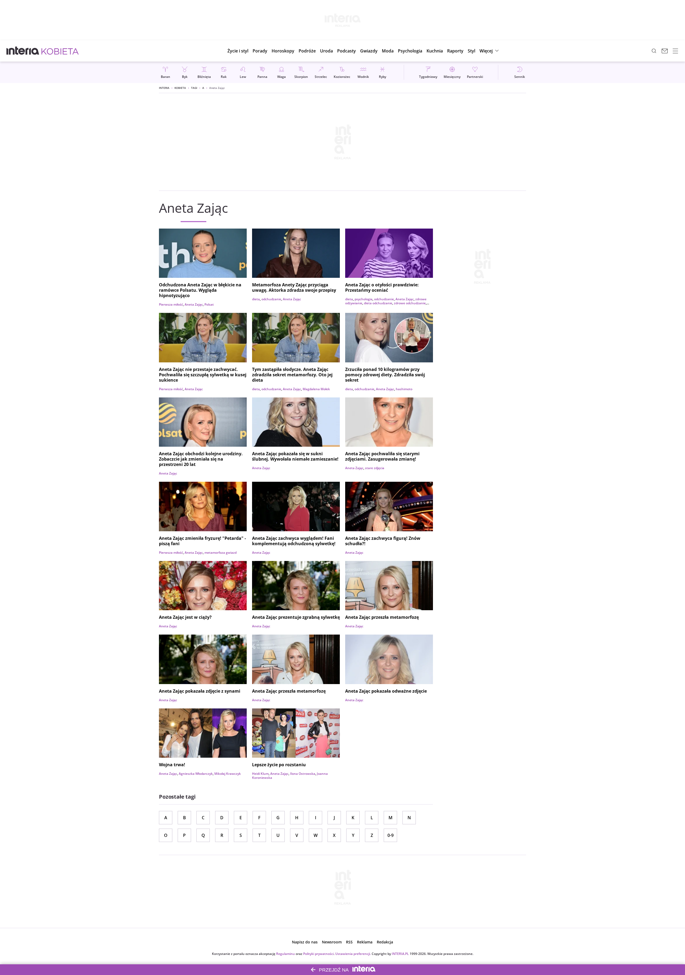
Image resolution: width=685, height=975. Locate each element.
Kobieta (180, 88)
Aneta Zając (194, 304)
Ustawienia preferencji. (353, 954)
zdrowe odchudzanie (410, 303)
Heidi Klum (260, 773)
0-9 (390, 835)
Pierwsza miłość (171, 304)
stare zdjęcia (374, 468)
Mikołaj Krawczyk (227, 773)
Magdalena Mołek (316, 389)
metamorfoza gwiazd (220, 552)
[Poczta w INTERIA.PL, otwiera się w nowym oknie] (664, 50)
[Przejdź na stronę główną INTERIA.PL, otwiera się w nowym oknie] (22, 51)
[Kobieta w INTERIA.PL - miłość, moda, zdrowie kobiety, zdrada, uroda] (60, 51)
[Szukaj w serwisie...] (654, 50)
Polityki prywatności (318, 953)
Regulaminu (285, 953)
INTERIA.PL (400, 953)
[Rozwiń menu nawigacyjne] (675, 50)
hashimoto (404, 389)
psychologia (363, 299)
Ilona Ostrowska (302, 773)
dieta (256, 299)
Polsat (209, 304)
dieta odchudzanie (378, 303)
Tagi (194, 88)
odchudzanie (271, 299)
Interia (164, 88)
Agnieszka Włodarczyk (196, 773)
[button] (282, 50)
